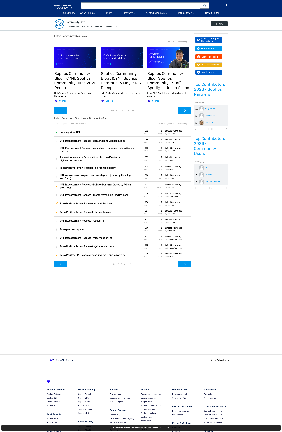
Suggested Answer (56, 185)
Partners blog (115, 415)
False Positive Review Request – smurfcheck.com (87, 203)
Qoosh (170, 160)
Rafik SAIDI (209, 123)
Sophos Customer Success (152, 406)
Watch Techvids (208, 72)
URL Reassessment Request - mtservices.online (86, 237)
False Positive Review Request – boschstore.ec (85, 212)
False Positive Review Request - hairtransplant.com (88, 167)
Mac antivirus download (213, 419)
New (221, 24)
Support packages (148, 398)
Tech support (146, 421)
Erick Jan (171, 134)
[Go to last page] (212, 129)
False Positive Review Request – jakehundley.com (87, 246)
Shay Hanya (210, 108)
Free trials (208, 394)
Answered (56, 132)
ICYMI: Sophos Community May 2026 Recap (121, 83)
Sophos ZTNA (83, 398)
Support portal (146, 402)
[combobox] (140, 6)
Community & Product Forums (79, 13)
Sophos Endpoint (54, 394)
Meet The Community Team (106, 26)
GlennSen (171, 222)
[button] (204, 5)
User (226, 5)
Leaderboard (177, 415)
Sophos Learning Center (151, 413)
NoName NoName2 (213, 182)
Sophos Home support (213, 411)
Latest (173, 130)
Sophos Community (175, 239)
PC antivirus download (213, 422)
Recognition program (180, 411)
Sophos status (146, 417)
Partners (128, 13)
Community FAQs (179, 398)
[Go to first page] (209, 129)
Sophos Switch (84, 402)
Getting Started (184, 13)
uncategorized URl (70, 132)
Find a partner (115, 394)
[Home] (67, 7)
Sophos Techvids (148, 409)
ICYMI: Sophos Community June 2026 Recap (75, 83)
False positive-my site (72, 229)
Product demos (210, 398)
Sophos (62, 101)
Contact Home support (213, 415)
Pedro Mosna (210, 115)
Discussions (87, 26)
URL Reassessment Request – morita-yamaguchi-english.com (94, 195)
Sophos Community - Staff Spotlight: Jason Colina (168, 83)
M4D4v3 (208, 175)
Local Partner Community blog (122, 419)
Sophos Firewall (84, 394)
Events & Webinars (155, 13)
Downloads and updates (151, 394)
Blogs (109, 13)
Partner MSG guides (118, 422)
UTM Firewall (83, 406)
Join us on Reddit (210, 56)
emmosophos (173, 196)
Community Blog (72, 26)
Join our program (116, 402)
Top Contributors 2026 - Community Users (209, 146)
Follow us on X (207, 48)
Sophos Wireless (85, 409)
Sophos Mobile (53, 406)
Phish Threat (52, 422)
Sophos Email (52, 419)
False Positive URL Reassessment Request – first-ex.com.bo (92, 255)
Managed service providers (120, 398)
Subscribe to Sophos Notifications (210, 39)
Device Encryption (54, 402)
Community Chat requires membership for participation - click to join (141, 428)
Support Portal (211, 13)
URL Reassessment (210, 64)
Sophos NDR (83, 413)
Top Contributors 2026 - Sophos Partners (209, 89)
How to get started (179, 394)
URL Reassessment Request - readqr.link (82, 220)
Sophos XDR (52, 398)
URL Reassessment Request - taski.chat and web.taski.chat (92, 140)
